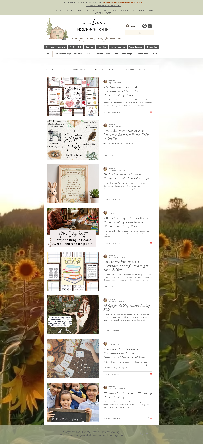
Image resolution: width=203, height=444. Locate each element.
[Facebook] (147, 433)
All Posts (49, 69)
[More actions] (151, 81)
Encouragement (98, 69)
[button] (150, 25)
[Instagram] (141, 433)
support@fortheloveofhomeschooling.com (96, 435)
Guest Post (62, 69)
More (141, 69)
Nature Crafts (114, 69)
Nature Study (129, 69)
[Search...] (144, 26)
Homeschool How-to (79, 69)
